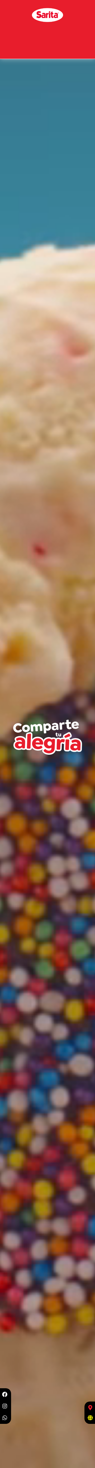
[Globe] (90, 1418)
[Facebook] (5, 1394)
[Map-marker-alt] (90, 1407)
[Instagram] (5, 1406)
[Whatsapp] (5, 1418)
